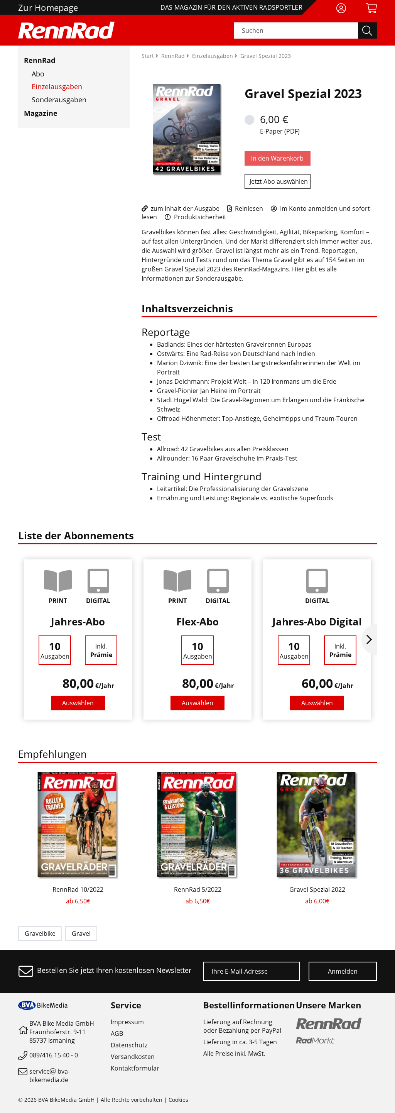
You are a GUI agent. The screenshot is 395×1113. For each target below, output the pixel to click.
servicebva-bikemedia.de (49, 1075)
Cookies (178, 1099)
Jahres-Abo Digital (317, 621)
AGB (117, 1033)
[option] (78, 639)
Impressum (127, 1022)
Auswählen (78, 703)
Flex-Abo (197, 621)
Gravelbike (40, 933)
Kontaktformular (135, 1068)
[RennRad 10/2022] (78, 825)
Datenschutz (129, 1045)
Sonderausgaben (59, 99)
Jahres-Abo (78, 621)
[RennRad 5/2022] (197, 825)
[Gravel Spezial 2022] (317, 825)
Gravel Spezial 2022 (317, 889)
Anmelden (343, 971)
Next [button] (369, 639)
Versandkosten (133, 1056)
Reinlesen (248, 208)
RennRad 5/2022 (197, 889)
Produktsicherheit (199, 217)
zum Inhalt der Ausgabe (184, 208)
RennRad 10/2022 (77, 889)
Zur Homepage (48, 7)
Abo (38, 73)
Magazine (40, 113)
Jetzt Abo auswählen (279, 181)
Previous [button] (26, 639)
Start (148, 55)
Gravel (81, 933)
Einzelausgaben (57, 86)
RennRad (39, 60)
